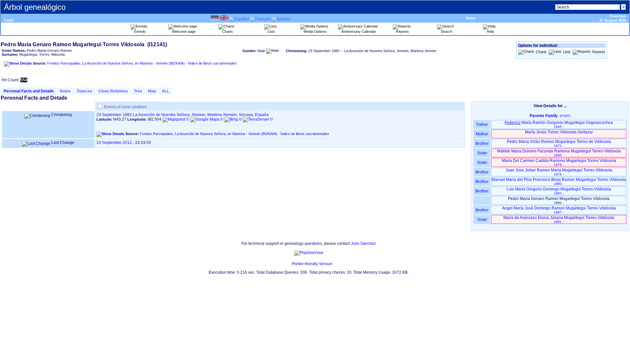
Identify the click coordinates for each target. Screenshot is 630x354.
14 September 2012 (114, 142)
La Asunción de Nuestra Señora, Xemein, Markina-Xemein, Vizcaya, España (201, 114)
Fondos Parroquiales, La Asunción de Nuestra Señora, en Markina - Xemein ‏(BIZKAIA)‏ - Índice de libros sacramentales (142, 63)
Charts (541, 52)
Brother (482, 143)
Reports (598, 52)
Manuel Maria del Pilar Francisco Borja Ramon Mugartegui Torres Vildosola (559, 181)
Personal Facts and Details (29, 91)
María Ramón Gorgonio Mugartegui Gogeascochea (559, 124)
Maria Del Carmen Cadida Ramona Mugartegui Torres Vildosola (559, 162)
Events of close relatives (125, 107)
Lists (567, 52)
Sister (482, 153)
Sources (85, 91)
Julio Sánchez (363, 243)
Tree (138, 91)
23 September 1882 (114, 114)
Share (470, 18)
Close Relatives (113, 91)
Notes (65, 91)
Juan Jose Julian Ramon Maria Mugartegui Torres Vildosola (559, 172)
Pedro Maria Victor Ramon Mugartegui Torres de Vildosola (559, 143)
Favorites (618, 16)
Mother (482, 134)
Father (482, 124)
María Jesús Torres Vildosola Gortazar (559, 134)
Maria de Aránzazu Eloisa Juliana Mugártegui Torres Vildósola (558, 219)
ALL (165, 91)
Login (9, 20)
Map (152, 91)
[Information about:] (288, 264)
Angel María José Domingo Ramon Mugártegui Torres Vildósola (559, 210)
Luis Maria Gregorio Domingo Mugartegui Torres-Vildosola (559, 191)
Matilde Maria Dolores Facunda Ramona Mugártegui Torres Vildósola (559, 153)
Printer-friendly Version (312, 264)
